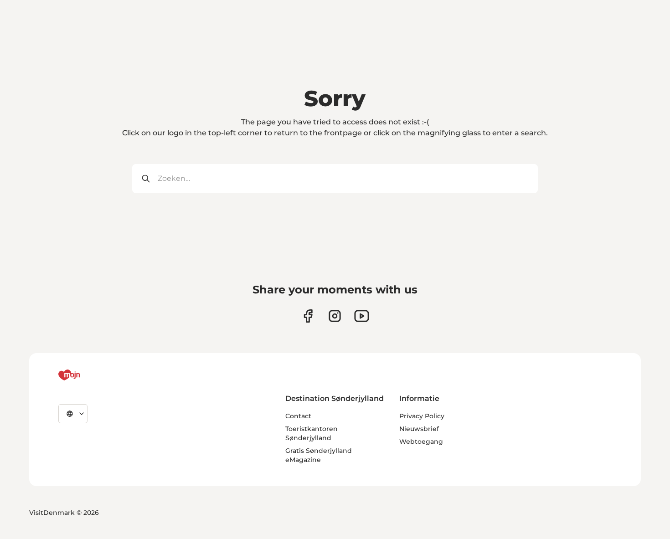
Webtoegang (421, 441)
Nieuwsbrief (419, 429)
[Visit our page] (335, 316)
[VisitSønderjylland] (86, 375)
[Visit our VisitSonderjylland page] (308, 316)
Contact (298, 416)
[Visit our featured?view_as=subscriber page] (362, 316)
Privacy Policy (421, 416)
